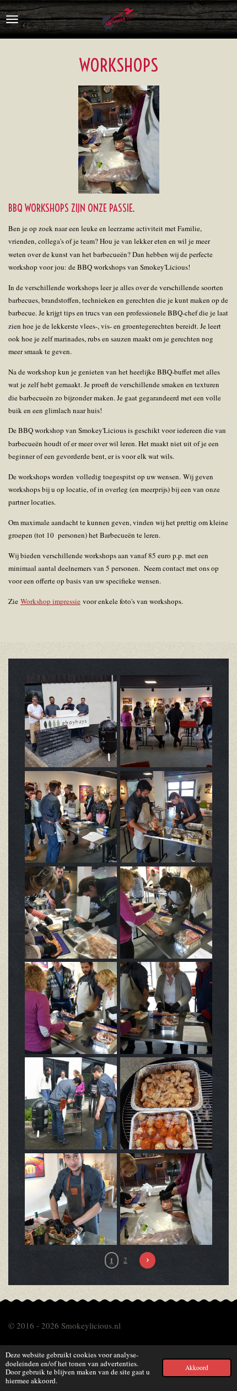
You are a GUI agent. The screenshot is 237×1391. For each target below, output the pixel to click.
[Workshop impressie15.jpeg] (70, 1198)
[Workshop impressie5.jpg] (70, 912)
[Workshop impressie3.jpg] (70, 816)
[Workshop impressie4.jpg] (70, 721)
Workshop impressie (50, 601)
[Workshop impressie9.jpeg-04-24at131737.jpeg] (166, 1008)
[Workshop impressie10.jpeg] (70, 1103)
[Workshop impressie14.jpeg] (166, 1198)
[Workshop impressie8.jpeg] (70, 1008)
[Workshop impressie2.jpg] (166, 816)
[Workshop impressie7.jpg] (166, 1103)
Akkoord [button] (196, 1367)
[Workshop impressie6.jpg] (166, 912)
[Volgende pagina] (147, 1260)
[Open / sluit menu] (12, 19)
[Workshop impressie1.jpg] (166, 721)
